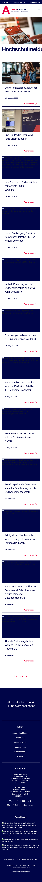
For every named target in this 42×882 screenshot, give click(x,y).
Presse (20, 756)
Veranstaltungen (33, 2)
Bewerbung (5, 2)
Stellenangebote (20, 752)
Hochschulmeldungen (20, 733)
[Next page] (26, 676)
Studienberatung (18, 2)
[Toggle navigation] (39, 10)
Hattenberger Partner (24, 871)
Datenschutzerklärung (27, 865)
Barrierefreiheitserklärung (21, 868)
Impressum (9, 865)
